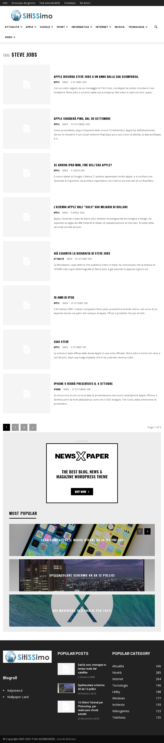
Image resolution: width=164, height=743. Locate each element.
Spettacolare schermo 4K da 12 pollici (82, 575)
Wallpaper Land (18, 697)
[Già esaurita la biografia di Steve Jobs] (26, 261)
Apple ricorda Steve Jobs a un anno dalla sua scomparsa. (96, 76)
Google (45, 26)
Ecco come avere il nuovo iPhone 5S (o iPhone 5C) (82, 540)
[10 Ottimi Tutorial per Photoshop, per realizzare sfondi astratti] (66, 707)
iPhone (57, 389)
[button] (156, 27)
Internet (102, 26)
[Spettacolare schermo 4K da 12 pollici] (66, 688)
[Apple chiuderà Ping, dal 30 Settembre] (26, 128)
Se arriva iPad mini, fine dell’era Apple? (83, 165)
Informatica (80, 26)
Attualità (12, 26)
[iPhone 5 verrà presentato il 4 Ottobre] (26, 394)
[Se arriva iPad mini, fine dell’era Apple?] (26, 173)
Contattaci (70, 2)
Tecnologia (136, 26)
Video (8, 37)
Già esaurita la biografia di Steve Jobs (82, 253)
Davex (65, 82)
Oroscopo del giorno (23, 2)
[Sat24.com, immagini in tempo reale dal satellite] (66, 669)
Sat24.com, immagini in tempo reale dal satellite (92, 668)
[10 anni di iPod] (26, 305)
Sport (61, 26)
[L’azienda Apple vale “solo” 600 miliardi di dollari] (26, 217)
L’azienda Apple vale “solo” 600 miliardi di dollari (90, 207)
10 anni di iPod (64, 297)
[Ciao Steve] (26, 349)
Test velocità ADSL (49, 2)
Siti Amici (85, 2)
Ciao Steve (61, 341)
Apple (29, 26)
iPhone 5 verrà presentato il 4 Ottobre (83, 383)
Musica (119, 26)
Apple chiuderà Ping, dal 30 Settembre (82, 118)
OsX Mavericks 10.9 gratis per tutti (82, 610)
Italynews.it (15, 690)
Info (5, 2)
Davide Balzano (66, 739)
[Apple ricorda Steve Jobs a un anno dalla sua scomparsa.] (26, 84)
